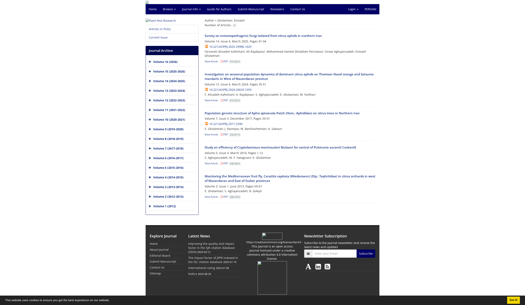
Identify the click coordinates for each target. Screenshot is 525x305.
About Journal (159, 250)
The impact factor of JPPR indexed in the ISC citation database (213, 260)
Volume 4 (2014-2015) (168, 177)
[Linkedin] (319, 266)
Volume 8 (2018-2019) (168, 139)
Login (352, 9)
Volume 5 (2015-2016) (168, 168)
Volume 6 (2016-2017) (168, 158)
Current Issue (158, 37)
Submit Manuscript (251, 9)
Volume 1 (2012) (164, 206)
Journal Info (190, 9)
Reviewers (277, 9)
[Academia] (309, 266)
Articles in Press (160, 29)
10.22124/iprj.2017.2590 (225, 124)
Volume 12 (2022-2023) (169, 100)
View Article (211, 61)
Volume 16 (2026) (165, 62)
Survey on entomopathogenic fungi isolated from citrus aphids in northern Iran (263, 36)
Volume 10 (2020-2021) (169, 119)
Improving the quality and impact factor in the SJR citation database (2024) (211, 248)
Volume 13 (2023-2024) (169, 91)
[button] (111, 300)
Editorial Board (160, 255)
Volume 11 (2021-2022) (169, 110)
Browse (168, 9)
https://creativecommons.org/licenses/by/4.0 (273, 242)
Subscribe (366, 253)
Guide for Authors (219, 9)
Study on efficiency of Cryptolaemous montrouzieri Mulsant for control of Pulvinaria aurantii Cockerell (280, 147)
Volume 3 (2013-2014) (168, 187)
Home (153, 9)
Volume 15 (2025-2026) (169, 71)
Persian (370, 9)
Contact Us (297, 9)
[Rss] (327, 266)
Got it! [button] (513, 300)
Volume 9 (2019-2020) (168, 129)
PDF (231, 61)
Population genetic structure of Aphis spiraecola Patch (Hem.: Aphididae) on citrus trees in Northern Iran (282, 113)
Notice (192, 274)
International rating (201, 268)
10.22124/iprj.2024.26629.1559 (230, 90)
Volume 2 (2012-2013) (168, 196)
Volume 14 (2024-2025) (169, 81)
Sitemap (155, 273)
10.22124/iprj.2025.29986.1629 (230, 47)
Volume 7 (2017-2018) (168, 148)
